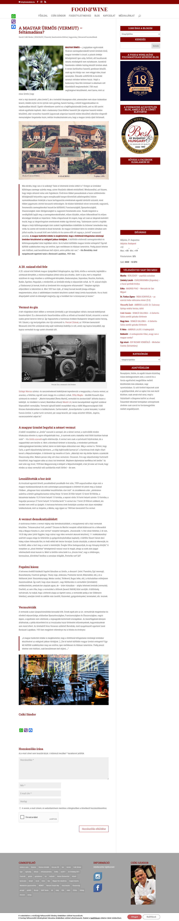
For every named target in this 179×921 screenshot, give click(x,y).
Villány (75, 890)
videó (68, 890)
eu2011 (63, 872)
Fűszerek (47, 37)
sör (52, 890)
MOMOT (41, 885)
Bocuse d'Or (55, 867)
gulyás (30, 876)
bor (63, 867)
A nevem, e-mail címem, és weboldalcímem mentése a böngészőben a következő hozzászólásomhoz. (64, 808)
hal (46, 876)
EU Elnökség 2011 (73, 872)
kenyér (31, 881)
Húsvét (74, 876)
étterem (22, 895)
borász (69, 867)
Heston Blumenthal (63, 876)
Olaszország (76, 885)
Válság (82, 890)
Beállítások (151, 917)
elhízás (36, 872)
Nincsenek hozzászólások (87, 37)
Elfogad (134, 917)
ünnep (29, 895)
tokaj (57, 890)
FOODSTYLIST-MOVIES (80, 16)
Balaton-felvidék (44, 867)
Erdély (56, 872)
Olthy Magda (77, 395)
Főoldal (43, 16)
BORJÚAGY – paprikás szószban (141, 275)
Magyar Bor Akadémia (60, 881)
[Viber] (13, 21)
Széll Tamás (44, 890)
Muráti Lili (67, 402)
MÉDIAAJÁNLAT (127, 16)
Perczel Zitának (71, 322)
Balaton (33, 867)
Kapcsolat (109, 16)
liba (49, 881)
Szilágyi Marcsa (25, 391)
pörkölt (29, 890)
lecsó (37, 881)
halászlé (52, 876)
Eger (21, 872)
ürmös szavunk (35, 439)
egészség (28, 872)
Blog (97, 16)
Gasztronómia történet (60, 37)
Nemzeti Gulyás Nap (52, 885)
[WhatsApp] (13, 16)
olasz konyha (66, 885)
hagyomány (73, 37)
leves (43, 881)
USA (62, 890)
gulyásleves (38, 876)
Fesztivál (22, 876)
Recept (36, 890)
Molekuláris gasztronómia (28, 885)
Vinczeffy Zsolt (126, 305)
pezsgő (22, 890)
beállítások (95, 918)
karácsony (23, 881)
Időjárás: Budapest (128, 243)
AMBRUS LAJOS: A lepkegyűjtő (141, 329)
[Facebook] (13, 26)
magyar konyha (74, 881)
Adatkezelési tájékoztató (103, 867)
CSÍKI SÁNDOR (58, 16)
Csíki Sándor (28, 37)
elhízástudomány (46, 872)
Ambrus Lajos (24, 867)
